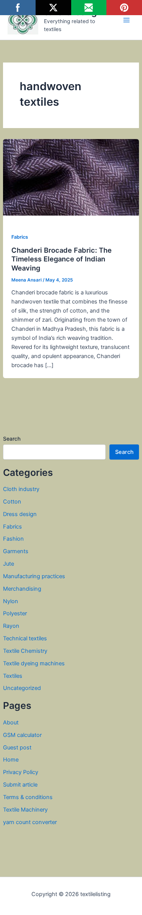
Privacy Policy (20, 772)
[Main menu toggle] (126, 20)
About (11, 722)
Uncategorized (22, 688)
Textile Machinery (25, 809)
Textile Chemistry (25, 651)
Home (11, 759)
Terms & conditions (28, 797)
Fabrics (12, 526)
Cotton (12, 501)
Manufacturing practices (34, 576)
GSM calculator (22, 735)
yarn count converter (30, 822)
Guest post (17, 747)
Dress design (20, 514)
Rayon (11, 626)
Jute (8, 563)
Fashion (13, 538)
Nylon (10, 601)
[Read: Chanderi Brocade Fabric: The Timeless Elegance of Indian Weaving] (71, 177)
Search (11, 438)
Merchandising (22, 588)
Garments (15, 551)
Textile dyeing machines (34, 663)
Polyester (15, 613)
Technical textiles (25, 638)
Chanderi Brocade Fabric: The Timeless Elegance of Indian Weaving (61, 259)
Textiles (12, 676)
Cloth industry (21, 489)
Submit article (20, 784)
